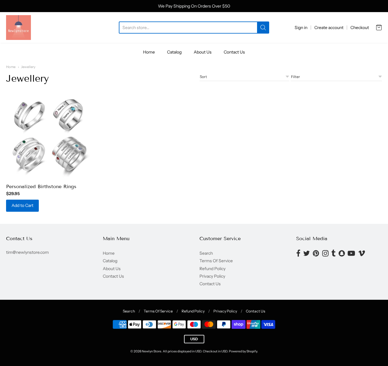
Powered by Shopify (243, 351)
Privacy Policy (212, 276)
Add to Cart (22, 205)
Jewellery (28, 67)
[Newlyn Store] (18, 27)
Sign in (301, 27)
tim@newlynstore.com (27, 252)
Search (206, 253)
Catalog (174, 52)
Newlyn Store (151, 351)
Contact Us (234, 52)
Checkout (359, 27)
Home (149, 52)
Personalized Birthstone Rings (41, 186)
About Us (203, 52)
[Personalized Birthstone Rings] (49, 136)
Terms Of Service (216, 260)
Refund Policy (212, 268)
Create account (328, 27)
